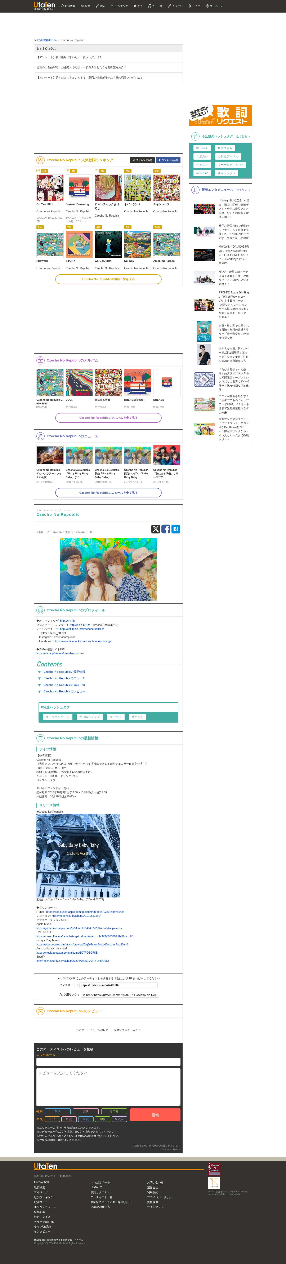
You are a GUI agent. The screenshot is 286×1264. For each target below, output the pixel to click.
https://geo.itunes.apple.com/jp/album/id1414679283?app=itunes (85, 911)
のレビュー (64, 691)
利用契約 (176, 1149)
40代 (103, 1119)
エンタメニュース (45, 1206)
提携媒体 (152, 1202)
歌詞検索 (69, 6)
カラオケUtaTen (44, 1221)
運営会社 (152, 1187)
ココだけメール (100, 1182)
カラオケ (177, 6)
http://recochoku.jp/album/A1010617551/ (76, 915)
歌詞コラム (41, 1202)
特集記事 (39, 1212)
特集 (87, 6)
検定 (102, 6)
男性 (57, 1111)
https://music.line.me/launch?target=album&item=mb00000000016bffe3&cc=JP (84, 936)
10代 (52, 1119)
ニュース (157, 6)
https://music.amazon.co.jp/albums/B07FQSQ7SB (67, 952)
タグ (139, 6)
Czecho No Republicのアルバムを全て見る (108, 417)
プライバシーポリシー (160, 1197)
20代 (69, 1119)
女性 (86, 1111)
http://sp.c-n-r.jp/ (80, 624)
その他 (114, 1111)
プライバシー (165, 1149)
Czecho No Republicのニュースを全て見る (108, 492)
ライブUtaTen (42, 1226)
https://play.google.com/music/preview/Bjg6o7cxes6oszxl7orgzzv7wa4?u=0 (82, 944)
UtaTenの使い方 (100, 1206)
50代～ (119, 1119)
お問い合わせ (155, 1182)
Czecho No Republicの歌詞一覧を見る (108, 279)
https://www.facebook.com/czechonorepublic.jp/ (82, 641)
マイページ (41, 1192)
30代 (86, 1119)
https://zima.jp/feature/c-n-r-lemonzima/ (60, 653)
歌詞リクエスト (100, 1192)
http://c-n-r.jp (67, 620)
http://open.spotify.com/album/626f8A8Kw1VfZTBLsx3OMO (72, 960)
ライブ (196, 6)
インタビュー (42, 1231)
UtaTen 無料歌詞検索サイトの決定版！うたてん (59, 1240)
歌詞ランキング (43, 1197)
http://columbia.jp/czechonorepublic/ (82, 628)
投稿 (155, 1115)
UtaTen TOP (41, 1182)
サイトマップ (155, 1206)
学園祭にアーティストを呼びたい (111, 1202)
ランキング (121, 6)
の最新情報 (64, 671)
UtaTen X (96, 1187)
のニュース (64, 678)
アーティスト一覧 (101, 1197)
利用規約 (152, 1192)
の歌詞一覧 (64, 685)
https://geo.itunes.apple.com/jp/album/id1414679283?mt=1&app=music (79, 928)
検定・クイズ (42, 1216)
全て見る (242, 136)
